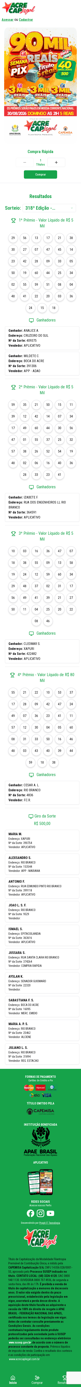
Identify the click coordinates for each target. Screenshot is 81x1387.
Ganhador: (16, 331)
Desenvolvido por (40, 1222)
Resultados (65, 1383)
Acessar (8, 20)
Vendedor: (16, 346)
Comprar (40, 174)
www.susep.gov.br (20, 1342)
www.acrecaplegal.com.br (24, 1359)
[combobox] (49, 208)
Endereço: (16, 336)
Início (13, 1383)
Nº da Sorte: (18, 341)
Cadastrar (26, 20)
